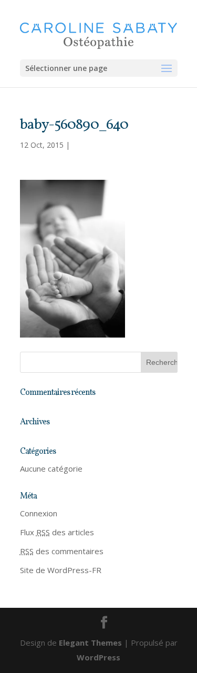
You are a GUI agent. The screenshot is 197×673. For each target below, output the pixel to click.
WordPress (98, 657)
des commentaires (61, 551)
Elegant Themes (90, 642)
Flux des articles (57, 532)
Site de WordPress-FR (60, 570)
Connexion (38, 513)
